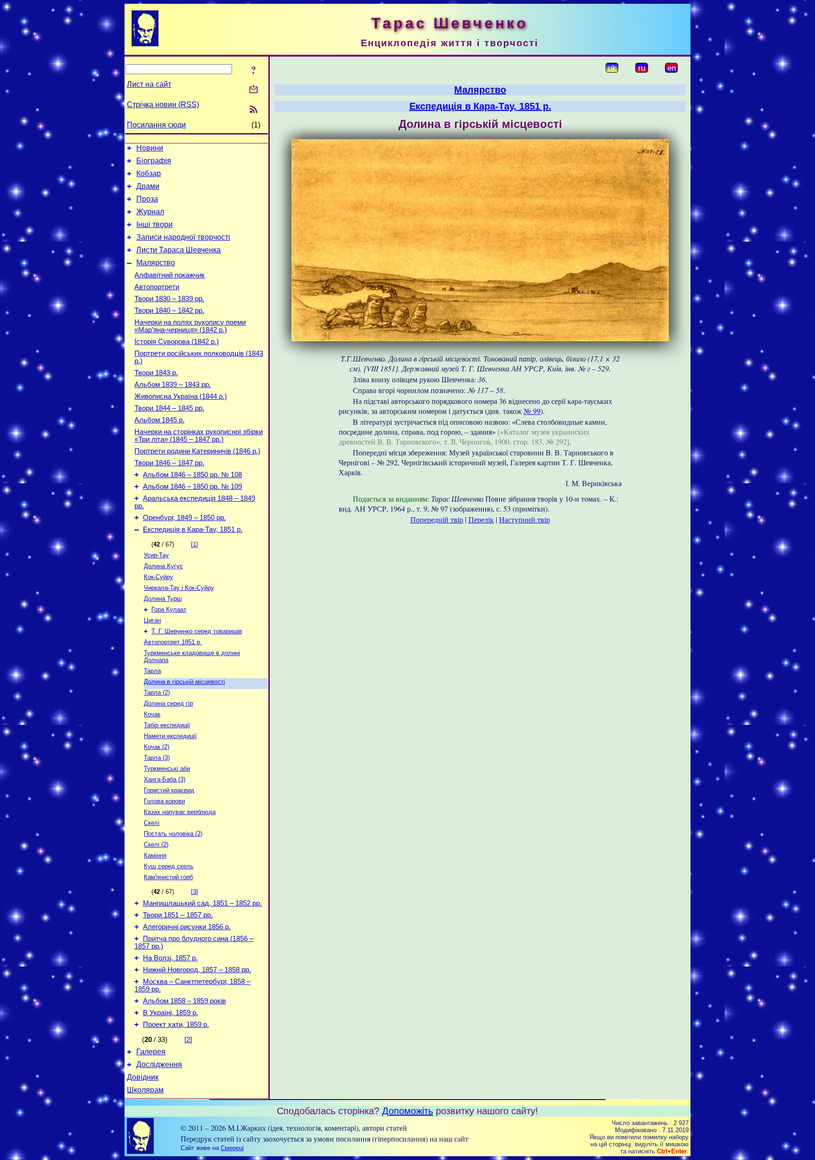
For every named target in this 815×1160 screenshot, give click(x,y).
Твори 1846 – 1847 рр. (169, 463)
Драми (147, 186)
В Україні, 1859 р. (170, 1013)
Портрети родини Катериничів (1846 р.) (197, 451)
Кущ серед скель (168, 866)
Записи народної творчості (183, 237)
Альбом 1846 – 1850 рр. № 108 (192, 475)
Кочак (152, 714)
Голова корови (164, 801)
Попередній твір (436, 519)
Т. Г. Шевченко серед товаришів (196, 631)
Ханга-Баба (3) (164, 779)
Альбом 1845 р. (159, 420)
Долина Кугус (163, 566)
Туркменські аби (167, 768)
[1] (194, 544)
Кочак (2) (156, 746)
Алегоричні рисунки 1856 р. (187, 927)
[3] (194, 891)
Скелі (151, 822)
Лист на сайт (149, 84)
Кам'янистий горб (168, 877)
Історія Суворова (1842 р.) (176, 341)
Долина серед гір (168, 703)
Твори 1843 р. (156, 373)
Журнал (150, 212)
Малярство (155, 263)
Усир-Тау (156, 555)
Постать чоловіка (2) (173, 833)
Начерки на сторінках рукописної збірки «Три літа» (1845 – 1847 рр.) (198, 435)
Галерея (151, 1052)
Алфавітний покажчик (169, 275)
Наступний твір (524, 519)
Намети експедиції (170, 736)
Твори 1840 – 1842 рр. (169, 310)
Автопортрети (156, 287)
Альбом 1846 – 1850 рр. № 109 (192, 486)
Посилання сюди (156, 125)
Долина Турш (163, 598)
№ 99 (532, 411)
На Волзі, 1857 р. (170, 958)
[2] (188, 1039)
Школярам (145, 1090)
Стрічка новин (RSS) (163, 105)
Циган (152, 620)
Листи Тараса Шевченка (178, 250)
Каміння (155, 855)
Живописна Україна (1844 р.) (180, 396)
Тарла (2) (157, 692)
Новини (149, 148)
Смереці (232, 1148)
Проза (147, 199)
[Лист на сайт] (253, 90)
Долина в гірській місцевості (184, 681)
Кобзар (148, 173)
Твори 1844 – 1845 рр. (169, 408)
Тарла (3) (157, 757)
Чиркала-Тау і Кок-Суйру (179, 587)
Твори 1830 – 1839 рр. (169, 299)
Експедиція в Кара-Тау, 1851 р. (192, 529)
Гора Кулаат (168, 609)
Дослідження (159, 1064)
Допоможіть (407, 1111)
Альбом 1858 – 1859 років (184, 1001)
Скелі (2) (156, 844)
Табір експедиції (167, 725)
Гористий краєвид (169, 790)
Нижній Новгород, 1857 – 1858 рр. (197, 970)
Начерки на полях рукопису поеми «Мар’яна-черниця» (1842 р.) (190, 326)
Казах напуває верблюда (180, 811)
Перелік (481, 519)
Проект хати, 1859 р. (176, 1024)
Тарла (152, 670)
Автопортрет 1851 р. (173, 642)
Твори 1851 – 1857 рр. (178, 915)
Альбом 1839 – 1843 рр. (172, 384)
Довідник (142, 1077)
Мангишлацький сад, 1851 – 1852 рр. (202, 903)
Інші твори (154, 224)
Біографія (153, 161)
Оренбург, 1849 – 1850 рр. (184, 517)
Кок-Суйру (158, 576)
